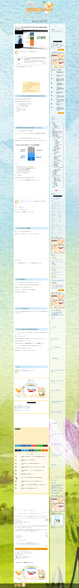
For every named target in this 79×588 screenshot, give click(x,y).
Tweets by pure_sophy (54, 198)
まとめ (24, 92)
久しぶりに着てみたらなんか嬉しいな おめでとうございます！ (57, 266)
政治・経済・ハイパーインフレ (58, 174)
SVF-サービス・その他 (59, 144)
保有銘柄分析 (58, 150)
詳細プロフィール (61, 49)
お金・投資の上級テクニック (58, 134)
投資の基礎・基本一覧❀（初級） (58, 131)
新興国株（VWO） (59, 170)
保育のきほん (59, 183)
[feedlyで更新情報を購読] (38, 450)
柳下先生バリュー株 (59, 156)
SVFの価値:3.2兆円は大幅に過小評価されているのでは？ (31, 85)
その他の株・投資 (58, 171)
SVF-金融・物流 (59, 142)
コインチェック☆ (25, 410)
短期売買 (58, 123)
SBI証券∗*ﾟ (28, 406)
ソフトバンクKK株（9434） (27, 89)
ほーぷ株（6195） (59, 166)
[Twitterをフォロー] (25, 450)
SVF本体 (59, 140)
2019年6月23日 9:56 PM (19, 536)
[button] (63, 26)
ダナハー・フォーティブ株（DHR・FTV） (58, 161)
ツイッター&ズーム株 (59, 155)
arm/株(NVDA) (59, 146)
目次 (30, 82)
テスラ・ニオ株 (59, 151)
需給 (59, 124)
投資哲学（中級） (58, 133)
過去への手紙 (59, 185)
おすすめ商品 (58, 173)
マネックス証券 (27, 407)
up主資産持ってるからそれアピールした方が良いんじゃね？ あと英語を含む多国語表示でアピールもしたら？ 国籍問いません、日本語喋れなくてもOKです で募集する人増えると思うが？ (57, 285)
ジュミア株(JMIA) (59, 152)
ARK (59, 154)
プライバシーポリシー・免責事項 (60, 585)
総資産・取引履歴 (58, 135)
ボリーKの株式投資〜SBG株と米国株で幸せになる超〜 (57, 315)
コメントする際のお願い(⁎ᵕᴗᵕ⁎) (20, 554)
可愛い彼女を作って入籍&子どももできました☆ (57, 267)
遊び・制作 (59, 184)
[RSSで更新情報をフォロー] (44, 450)
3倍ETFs (59, 153)
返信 (46, 533)
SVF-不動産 (59, 143)
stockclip (18, 260)
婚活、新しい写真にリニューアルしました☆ (57, 274)
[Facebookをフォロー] (31, 450)
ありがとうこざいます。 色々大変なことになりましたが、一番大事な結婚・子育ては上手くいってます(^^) (57, 260)
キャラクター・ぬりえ (59, 181)
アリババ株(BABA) (59, 145)
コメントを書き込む (31, 548)
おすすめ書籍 (58, 172)
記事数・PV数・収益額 (59, 180)
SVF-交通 (59, 141)
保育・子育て (58, 182)
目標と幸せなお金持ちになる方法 (58, 132)
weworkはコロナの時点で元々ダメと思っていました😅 (57, 278)
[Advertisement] (31, 74)
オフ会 (58, 129)
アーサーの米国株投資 (54, 493)
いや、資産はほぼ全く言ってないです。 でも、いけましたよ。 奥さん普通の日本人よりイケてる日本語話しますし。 (57, 272)
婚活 (58, 130)
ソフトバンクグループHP (21, 336)
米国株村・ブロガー (59, 179)
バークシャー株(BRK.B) (59, 169)
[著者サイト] (18, 450)
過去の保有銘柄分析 (58, 165)
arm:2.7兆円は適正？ (26, 88)
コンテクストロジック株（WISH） (59, 168)
